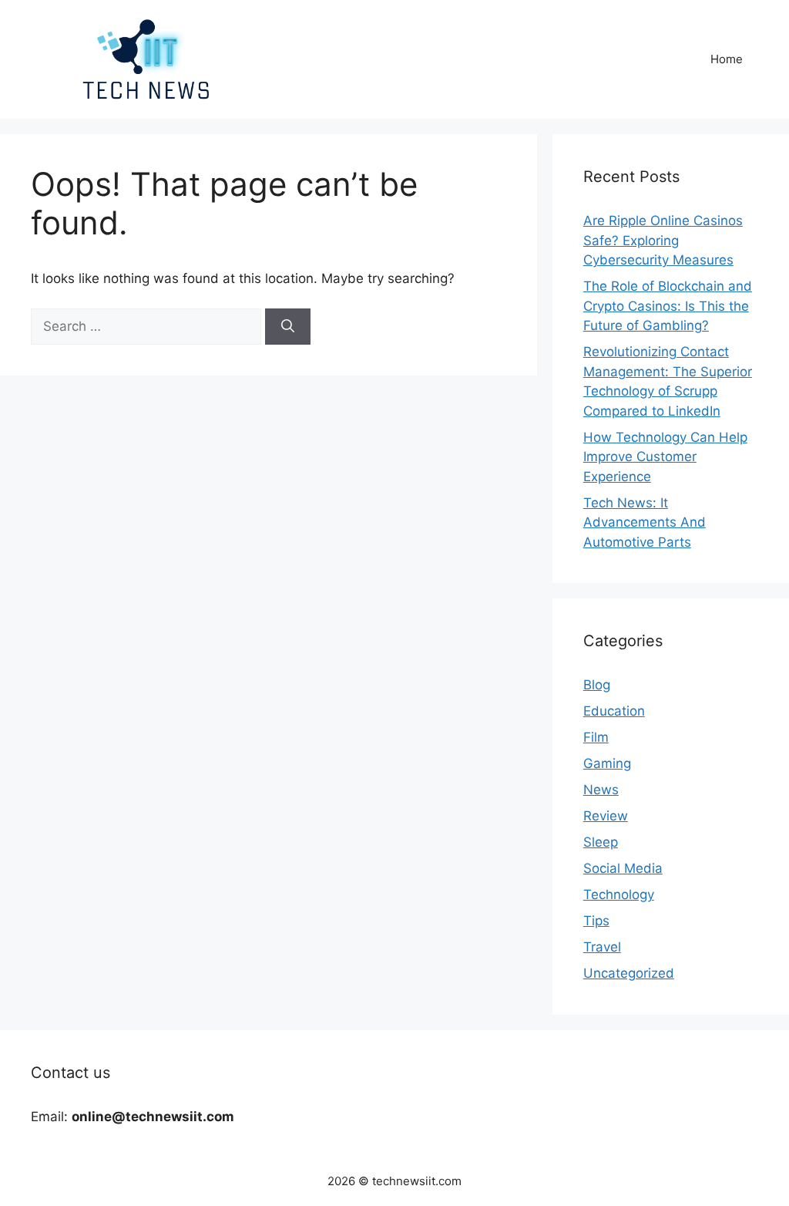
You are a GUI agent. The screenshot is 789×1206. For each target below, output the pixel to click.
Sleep (600, 842)
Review (605, 816)
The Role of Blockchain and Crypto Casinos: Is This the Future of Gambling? (667, 305)
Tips (596, 920)
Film (596, 737)
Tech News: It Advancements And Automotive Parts (644, 522)
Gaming (607, 763)
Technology (618, 894)
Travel (602, 947)
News (601, 789)
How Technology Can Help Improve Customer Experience (665, 457)
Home (726, 59)
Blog (596, 684)
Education (614, 711)
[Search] (288, 326)
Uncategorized (628, 973)
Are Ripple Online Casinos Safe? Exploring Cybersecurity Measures (663, 240)
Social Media (623, 868)
